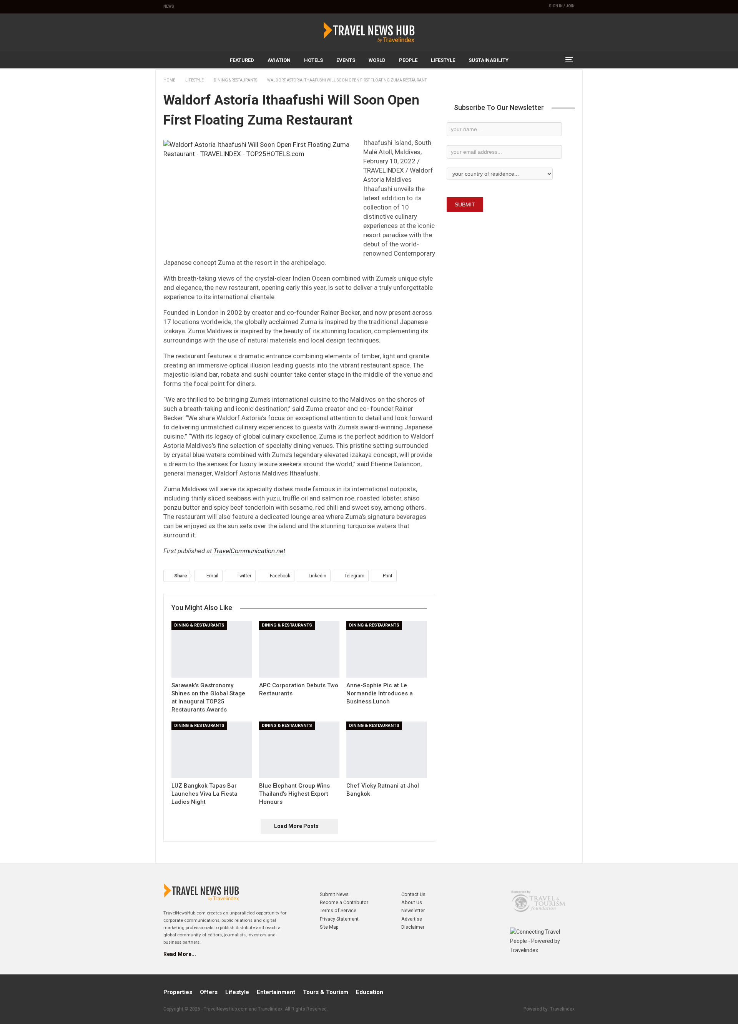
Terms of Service (338, 910)
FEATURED (242, 60)
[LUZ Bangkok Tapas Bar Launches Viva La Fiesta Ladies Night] (211, 749)
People (408, 60)
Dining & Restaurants (199, 625)
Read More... (179, 954)
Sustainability (489, 60)
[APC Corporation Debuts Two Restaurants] (299, 649)
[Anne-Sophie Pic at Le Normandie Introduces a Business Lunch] (386, 649)
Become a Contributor (344, 902)
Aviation (279, 60)
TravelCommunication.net (248, 551)
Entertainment (276, 992)
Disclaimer (412, 927)
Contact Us (413, 894)
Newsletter (413, 910)
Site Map (329, 927)
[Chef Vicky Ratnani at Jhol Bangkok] (386, 749)
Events (345, 60)
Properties (177, 992)
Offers (209, 992)
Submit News (334, 894)
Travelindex (562, 1009)
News (168, 6)
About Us (411, 902)
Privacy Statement (339, 919)
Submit (465, 204)
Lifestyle (443, 60)
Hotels (313, 60)
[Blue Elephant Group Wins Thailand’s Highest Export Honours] (299, 749)
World (377, 60)
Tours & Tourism (325, 992)
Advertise (411, 919)
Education (369, 992)
